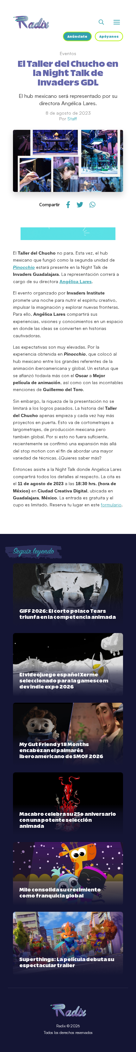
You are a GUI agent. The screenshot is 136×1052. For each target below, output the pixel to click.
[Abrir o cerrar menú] (116, 22)
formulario (111, 504)
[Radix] (31, 22)
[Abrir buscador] (101, 22)
